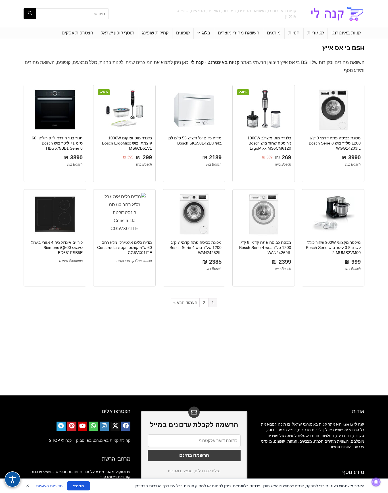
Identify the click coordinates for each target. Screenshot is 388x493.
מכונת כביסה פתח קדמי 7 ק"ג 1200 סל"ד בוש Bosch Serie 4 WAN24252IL (196, 247)
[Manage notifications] (376, 481)
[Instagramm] (104, 426)
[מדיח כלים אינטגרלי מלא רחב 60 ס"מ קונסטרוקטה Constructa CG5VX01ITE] (124, 214)
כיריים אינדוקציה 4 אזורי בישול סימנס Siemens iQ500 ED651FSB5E (57, 247)
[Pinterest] (71, 426)
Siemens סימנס (71, 261)
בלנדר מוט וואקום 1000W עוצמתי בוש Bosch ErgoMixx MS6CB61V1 (127, 143)
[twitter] (115, 426)
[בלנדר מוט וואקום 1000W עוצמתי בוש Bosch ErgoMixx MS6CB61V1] (124, 109)
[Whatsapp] (93, 426)
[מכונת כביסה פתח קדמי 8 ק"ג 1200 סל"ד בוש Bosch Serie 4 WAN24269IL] (263, 214)
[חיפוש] (30, 13)
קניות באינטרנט (346, 32)
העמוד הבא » (185, 302)
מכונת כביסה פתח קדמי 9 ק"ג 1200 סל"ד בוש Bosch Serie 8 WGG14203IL (335, 143)
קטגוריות (315, 32)
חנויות (294, 32)
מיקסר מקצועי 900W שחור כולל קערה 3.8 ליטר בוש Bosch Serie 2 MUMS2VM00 (333, 247)
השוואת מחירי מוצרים (238, 32)
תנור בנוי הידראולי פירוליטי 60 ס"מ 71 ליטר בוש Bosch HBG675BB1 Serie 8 (57, 143)
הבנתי (78, 486)
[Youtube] (82, 426)
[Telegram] (61, 426)
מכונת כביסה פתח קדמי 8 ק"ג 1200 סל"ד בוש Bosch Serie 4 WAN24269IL (265, 247)
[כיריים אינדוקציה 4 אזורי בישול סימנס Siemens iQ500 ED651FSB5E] (54, 214)
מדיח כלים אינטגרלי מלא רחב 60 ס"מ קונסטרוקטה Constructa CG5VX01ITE (124, 247)
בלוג (206, 32)
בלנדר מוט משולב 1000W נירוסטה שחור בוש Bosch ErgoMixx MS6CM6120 (269, 143)
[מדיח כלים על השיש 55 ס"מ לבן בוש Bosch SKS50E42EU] (194, 109)
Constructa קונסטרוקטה (134, 261)
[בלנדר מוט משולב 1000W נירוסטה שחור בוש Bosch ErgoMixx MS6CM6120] (263, 109)
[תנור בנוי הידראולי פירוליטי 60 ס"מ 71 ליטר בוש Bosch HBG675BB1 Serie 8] (54, 109)
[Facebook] (125, 426)
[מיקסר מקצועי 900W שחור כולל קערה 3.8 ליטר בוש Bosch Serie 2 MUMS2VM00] (332, 214)
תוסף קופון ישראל (117, 32)
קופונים (183, 32)
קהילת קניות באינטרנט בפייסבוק (103, 440)
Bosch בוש (353, 164)
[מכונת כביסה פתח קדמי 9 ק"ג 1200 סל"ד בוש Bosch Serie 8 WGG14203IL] (332, 109)
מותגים (274, 32)
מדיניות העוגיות (49, 486)
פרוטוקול (123, 471)
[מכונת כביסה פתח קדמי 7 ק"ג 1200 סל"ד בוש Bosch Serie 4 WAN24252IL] (194, 214)
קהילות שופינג (155, 32)
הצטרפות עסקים (77, 32)
